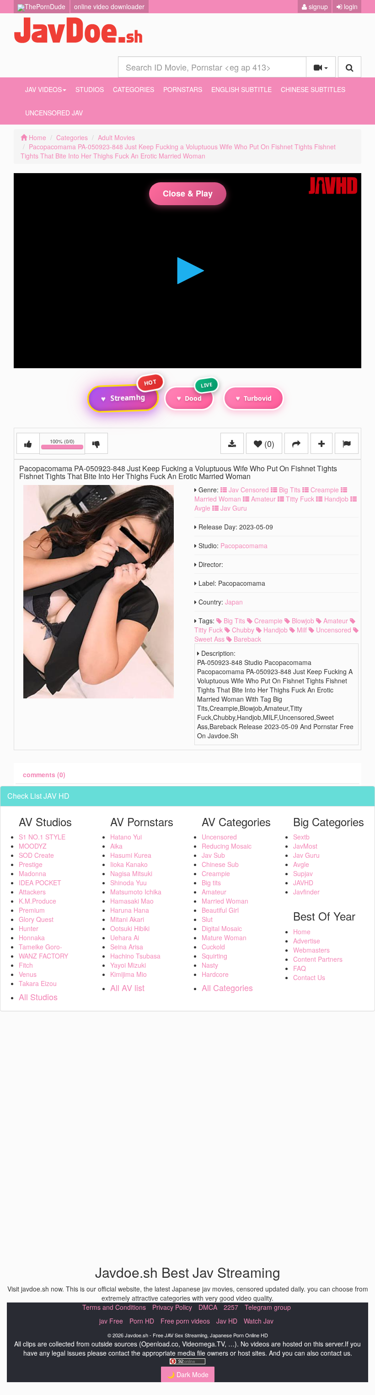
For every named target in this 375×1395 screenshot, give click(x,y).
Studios (89, 89)
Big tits (211, 882)
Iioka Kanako (129, 864)
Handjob (335, 498)
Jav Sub (213, 855)
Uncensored (219, 836)
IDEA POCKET (40, 882)
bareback (246, 638)
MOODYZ (33, 845)
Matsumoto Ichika (135, 891)
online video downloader (109, 6)
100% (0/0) (67, 444)
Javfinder (306, 891)
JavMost (305, 845)
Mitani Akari (127, 919)
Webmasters (311, 949)
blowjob (302, 620)
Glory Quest (36, 919)
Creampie (324, 489)
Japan (234, 601)
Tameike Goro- (40, 946)
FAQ (299, 968)
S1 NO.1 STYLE (42, 836)
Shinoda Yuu (128, 882)
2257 (231, 1307)
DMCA (207, 1307)
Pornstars (182, 89)
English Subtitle (241, 89)
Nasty (210, 965)
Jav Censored (248, 489)
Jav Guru (233, 507)
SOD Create (36, 855)
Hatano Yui (126, 836)
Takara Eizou (38, 983)
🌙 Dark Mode (188, 1374)
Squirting (214, 955)
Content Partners (318, 959)
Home (36, 137)
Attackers (32, 891)
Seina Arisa (126, 946)
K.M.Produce (37, 900)
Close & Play (188, 193)
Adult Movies (116, 137)
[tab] (44, 774)
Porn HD (141, 1320)
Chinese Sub (220, 864)
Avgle (301, 864)
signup (317, 6)
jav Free (111, 1320)
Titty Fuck (299, 498)
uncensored (332, 629)
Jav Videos (43, 89)
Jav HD (226, 1320)
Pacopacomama (244, 545)
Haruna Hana (129, 910)
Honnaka (32, 937)
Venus (28, 974)
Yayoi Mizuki (128, 965)
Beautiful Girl (220, 910)
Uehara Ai (124, 937)
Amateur (262, 498)
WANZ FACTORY (43, 955)
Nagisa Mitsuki (131, 873)
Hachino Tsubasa (135, 955)
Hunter (28, 928)
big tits (233, 620)
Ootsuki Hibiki (130, 928)
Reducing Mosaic (227, 845)
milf (301, 629)
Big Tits (288, 489)
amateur (334, 620)
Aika (116, 845)
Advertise (306, 940)
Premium (32, 910)
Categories (133, 89)
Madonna (32, 873)
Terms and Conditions (114, 1307)
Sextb (301, 836)
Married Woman (225, 900)
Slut (207, 919)
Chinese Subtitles (313, 89)
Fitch (26, 965)
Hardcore (215, 974)
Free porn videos (185, 1320)
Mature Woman (224, 937)
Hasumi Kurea (130, 855)
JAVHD (303, 882)
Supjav (303, 873)
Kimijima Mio (128, 974)
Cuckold (213, 946)
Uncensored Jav (54, 112)
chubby (242, 629)
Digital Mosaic (222, 928)
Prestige (31, 864)
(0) (268, 443)
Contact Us (309, 977)
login (350, 6)
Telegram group (268, 1307)
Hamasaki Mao (132, 900)
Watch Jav (258, 1320)
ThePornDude (45, 6)
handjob (275, 629)
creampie (267, 620)
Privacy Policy (172, 1307)
